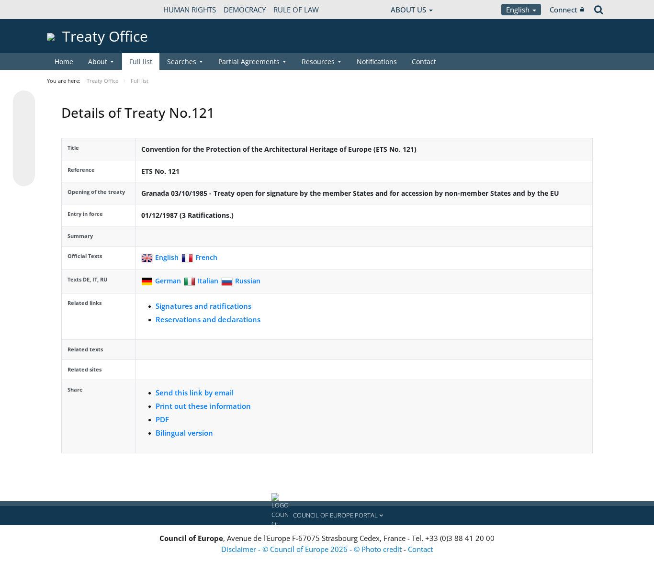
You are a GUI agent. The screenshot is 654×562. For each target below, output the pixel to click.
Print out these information (203, 406)
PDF (162, 419)
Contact (424, 61)
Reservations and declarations (208, 319)
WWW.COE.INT (71, 9)
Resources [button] (318, 61)
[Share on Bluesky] (24, 102)
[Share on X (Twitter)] (24, 120)
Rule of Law (296, 9)
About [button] (97, 61)
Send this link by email (195, 392)
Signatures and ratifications (203, 306)
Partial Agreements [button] (249, 61)
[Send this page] (24, 175)
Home (64, 61)
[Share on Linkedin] (24, 157)
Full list (140, 61)
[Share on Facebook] (24, 139)
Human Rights (189, 9)
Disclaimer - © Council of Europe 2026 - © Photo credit (312, 549)
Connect (563, 9)
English (518, 9)
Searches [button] (181, 61)
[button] (327, 515)
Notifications (377, 61)
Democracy (245, 9)
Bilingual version (184, 433)
